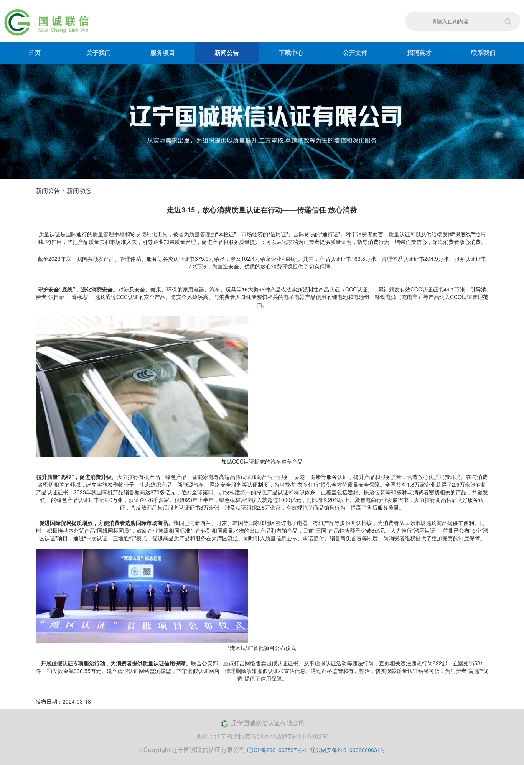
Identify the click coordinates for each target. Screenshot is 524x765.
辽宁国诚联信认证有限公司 (268, 722)
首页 (34, 52)
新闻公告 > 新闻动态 (63, 190)
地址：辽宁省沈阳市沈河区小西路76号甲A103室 (262, 736)
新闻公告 (226, 52)
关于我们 (98, 52)
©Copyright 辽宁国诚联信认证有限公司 (192, 749)
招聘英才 (419, 52)
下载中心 (291, 52)
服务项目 (162, 52)
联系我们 (483, 52)
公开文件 (355, 52)
